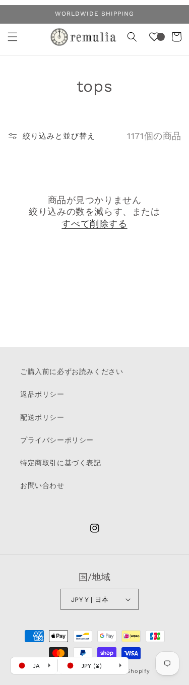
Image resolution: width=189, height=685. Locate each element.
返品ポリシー (42, 394)
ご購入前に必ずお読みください (71, 371)
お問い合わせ (42, 485)
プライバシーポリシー (57, 440)
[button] (13, 37)
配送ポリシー (42, 417)
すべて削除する (94, 223)
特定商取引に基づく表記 (60, 463)
